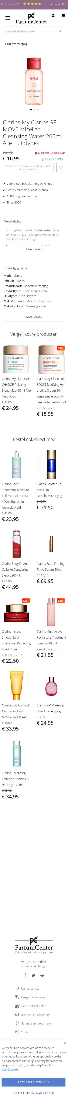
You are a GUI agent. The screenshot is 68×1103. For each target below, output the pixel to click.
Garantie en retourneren (36, 1023)
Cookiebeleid (10, 1069)
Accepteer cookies (33, 1082)
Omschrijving (12, 221)
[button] (30, 109)
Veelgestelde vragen (33, 997)
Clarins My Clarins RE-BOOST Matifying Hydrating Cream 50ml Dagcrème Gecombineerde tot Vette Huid (51, 390)
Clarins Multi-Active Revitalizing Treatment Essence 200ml (51, 637)
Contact (26, 1032)
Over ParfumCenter (33, 1006)
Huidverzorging (17, 44)
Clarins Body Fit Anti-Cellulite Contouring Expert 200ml (15, 569)
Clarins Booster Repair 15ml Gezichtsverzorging (49, 490)
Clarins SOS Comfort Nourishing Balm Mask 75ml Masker (15, 711)
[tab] (34, 221)
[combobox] (34, 31)
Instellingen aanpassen (33, 1093)
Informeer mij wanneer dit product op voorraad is (28, 167)
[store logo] (31, 18)
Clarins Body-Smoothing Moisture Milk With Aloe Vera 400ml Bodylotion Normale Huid (15, 496)
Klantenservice (30, 988)
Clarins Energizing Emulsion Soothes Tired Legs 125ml (16, 779)
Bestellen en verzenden (35, 1015)
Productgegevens (15, 268)
